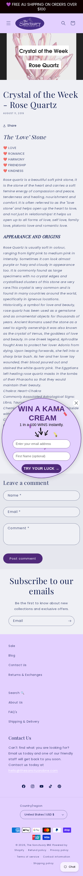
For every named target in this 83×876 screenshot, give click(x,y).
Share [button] (12, 125)
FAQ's (13, 712)
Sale (12, 646)
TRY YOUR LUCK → (41, 468)
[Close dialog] (76, 402)
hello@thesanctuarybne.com (33, 770)
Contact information (56, 856)
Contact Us (18, 665)
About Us (16, 702)
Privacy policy (59, 850)
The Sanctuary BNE (39, 845)
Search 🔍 (16, 693)
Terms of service (28, 856)
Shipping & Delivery (24, 721)
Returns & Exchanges (25, 675)
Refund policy (37, 850)
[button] (8, 23)
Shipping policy (43, 863)
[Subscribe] (69, 621)
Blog (12, 655)
